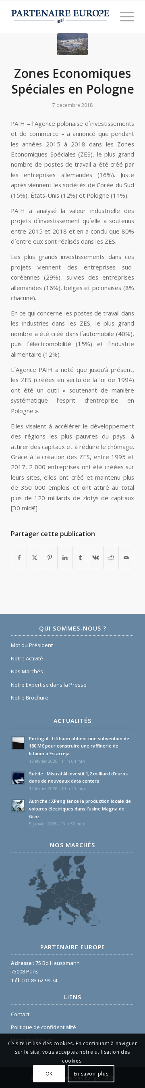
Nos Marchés (27, 671)
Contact (20, 1014)
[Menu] (123, 16)
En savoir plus (91, 1073)
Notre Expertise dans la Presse (49, 684)
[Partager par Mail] (126, 557)
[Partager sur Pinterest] (49, 557)
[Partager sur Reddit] (111, 557)
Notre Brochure (29, 697)
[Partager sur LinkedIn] (65, 557)
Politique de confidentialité (43, 1027)
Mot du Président (32, 645)
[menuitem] (123, 16)
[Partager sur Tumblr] (80, 557)
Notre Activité (27, 658)
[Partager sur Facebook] (19, 557)
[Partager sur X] (34, 557)
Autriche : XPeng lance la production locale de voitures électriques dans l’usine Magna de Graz (80, 808)
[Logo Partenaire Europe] (60, 16)
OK (49, 1073)
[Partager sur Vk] (95, 557)
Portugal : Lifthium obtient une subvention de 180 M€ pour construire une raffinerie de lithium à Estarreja (79, 746)
